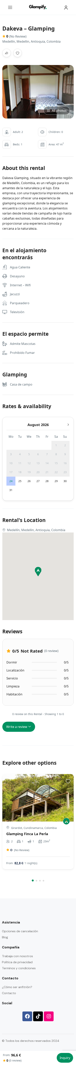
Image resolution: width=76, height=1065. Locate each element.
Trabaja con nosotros (17, 956)
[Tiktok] (38, 1016)
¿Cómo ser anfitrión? (17, 987)
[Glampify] (66, 821)
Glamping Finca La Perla (27, 833)
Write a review (17, 727)
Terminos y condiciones (19, 968)
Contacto (9, 993)
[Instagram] (49, 1016)
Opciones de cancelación (20, 931)
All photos (59, 110)
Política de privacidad (17, 962)
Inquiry (65, 1058)
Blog (5, 937)
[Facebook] (27, 1016)
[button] (33, 880)
